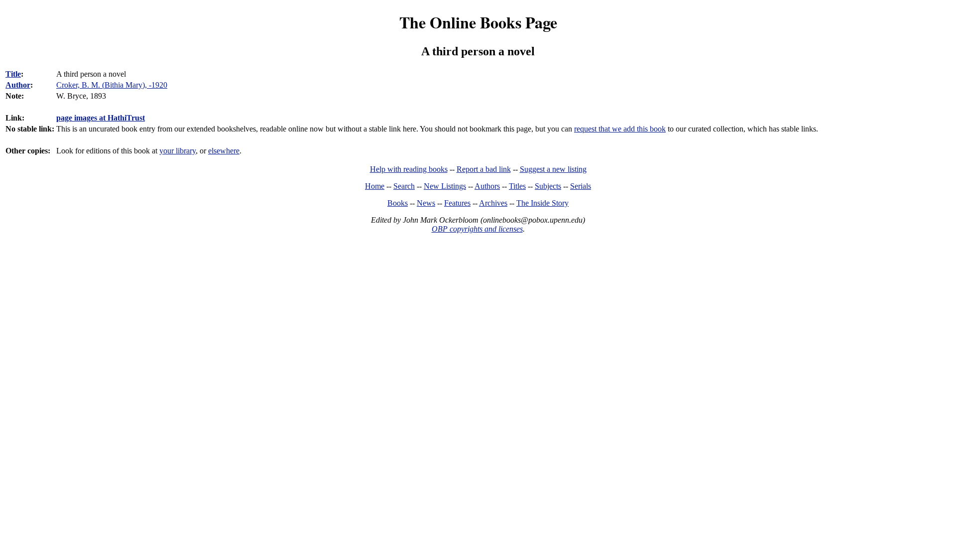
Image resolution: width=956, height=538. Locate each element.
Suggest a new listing (553, 169)
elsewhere (223, 150)
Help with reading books (409, 169)
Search (404, 186)
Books (397, 203)
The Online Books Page (478, 22)
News (426, 203)
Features (457, 203)
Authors (487, 186)
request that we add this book (620, 129)
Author (17, 85)
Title (13, 74)
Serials (580, 186)
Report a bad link (484, 169)
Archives (493, 203)
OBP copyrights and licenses (477, 229)
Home (374, 186)
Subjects (548, 186)
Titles (517, 186)
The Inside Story (542, 203)
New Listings (445, 186)
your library (177, 150)
